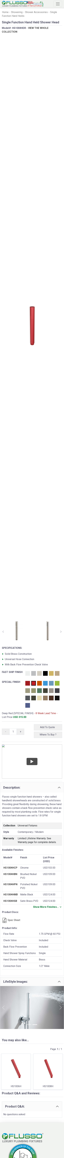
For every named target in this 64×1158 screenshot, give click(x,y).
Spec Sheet (13, 920)
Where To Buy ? (48, 734)
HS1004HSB (10, 900)
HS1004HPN (10, 884)
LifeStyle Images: (15, 982)
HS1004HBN (10, 874)
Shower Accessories (36, 12)
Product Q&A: (15, 1106)
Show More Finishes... (46, 906)
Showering (17, 12)
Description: (11, 787)
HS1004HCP (10, 867)
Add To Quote (48, 727)
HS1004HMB (10, 894)
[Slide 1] (29, 1024)
